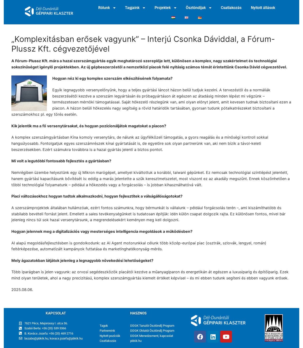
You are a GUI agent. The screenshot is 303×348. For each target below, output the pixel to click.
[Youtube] (226, 337)
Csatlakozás (231, 7)
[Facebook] (200, 337)
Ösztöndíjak (196, 7)
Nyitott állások (263, 7)
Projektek (163, 7)
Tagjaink (132, 7)
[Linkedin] (213, 337)
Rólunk (104, 7)
